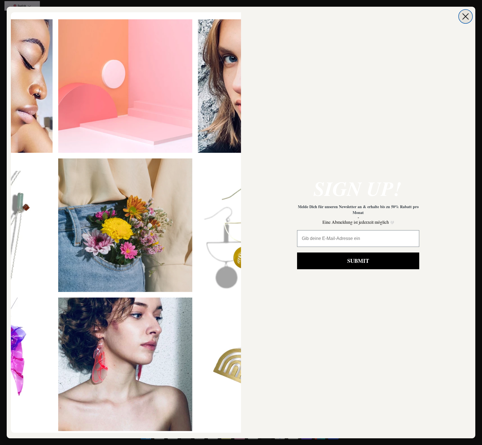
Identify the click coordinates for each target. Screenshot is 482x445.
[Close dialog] (466, 16)
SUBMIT (358, 261)
